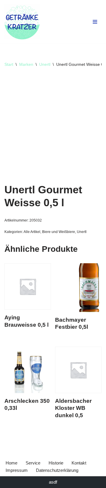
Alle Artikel (32, 232)
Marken (26, 64)
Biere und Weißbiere (58, 232)
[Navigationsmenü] (95, 21)
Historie (56, 462)
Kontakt (79, 462)
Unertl (44, 64)
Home (11, 462)
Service (33, 462)
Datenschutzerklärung (57, 470)
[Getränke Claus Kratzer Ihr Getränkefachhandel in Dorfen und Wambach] (22, 21)
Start (8, 64)
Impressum (17, 470)
